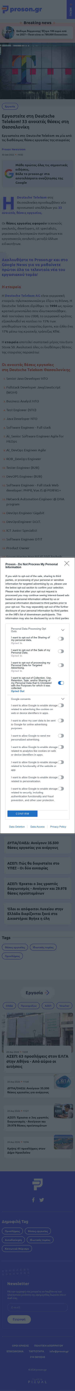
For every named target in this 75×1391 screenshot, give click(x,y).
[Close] (67, 564)
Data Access (37, 826)
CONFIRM (22, 813)
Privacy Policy (58, 826)
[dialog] (37, 695)
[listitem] (37, 629)
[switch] (61, 639)
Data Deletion (17, 826)
